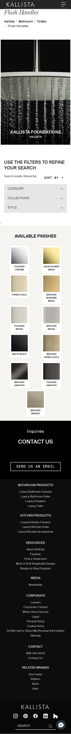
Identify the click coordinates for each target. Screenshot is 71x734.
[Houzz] (55, 716)
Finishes (35, 554)
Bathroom (26, 21)
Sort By (52, 178)
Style (12, 207)
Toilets (41, 21)
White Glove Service (35, 612)
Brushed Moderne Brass (51, 298)
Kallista (9, 21)
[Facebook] (35, 716)
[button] (61, 725)
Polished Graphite (51, 384)
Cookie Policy (35, 626)
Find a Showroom (35, 559)
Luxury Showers (35, 501)
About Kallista (35, 549)
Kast (35, 688)
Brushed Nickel (52, 327)
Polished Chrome (19, 268)
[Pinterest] (25, 716)
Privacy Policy (35, 621)
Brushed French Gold (51, 355)
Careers (35, 602)
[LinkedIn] (45, 716)
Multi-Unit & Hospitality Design (35, 564)
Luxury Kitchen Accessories (35, 532)
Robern (35, 679)
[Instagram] (15, 716)
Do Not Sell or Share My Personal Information (35, 631)
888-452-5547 (35, 653)
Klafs (35, 684)
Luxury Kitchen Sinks (35, 527)
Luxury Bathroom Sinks (35, 496)
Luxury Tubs (35, 506)
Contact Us (35, 658)
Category (16, 188)
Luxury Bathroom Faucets (35, 492)
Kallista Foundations (36, 134)
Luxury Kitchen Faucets (35, 522)
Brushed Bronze (36, 412)
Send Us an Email (35, 466)
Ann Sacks (35, 674)
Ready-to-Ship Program (35, 568)
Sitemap (35, 635)
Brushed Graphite (19, 384)
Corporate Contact (35, 607)
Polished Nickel (19, 327)
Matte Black (19, 354)
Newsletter (36, 585)
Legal (35, 617)
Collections (18, 198)
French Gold (19, 295)
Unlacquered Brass (51, 268)
